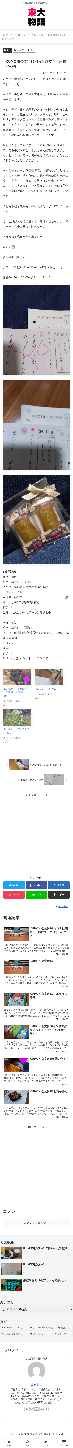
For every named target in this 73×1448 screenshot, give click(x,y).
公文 (9, 50)
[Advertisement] (36, 834)
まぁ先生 (36, 1384)
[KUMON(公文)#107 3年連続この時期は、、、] (17, 677)
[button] (59, 895)
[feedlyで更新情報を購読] (41, 1409)
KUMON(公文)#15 (46, 688)
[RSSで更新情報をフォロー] (46, 1409)
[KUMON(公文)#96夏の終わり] (17, 717)
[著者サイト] (26, 1409)
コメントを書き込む (36, 1222)
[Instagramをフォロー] (36, 1409)
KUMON (21, 50)
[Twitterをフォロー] (31, 1409)
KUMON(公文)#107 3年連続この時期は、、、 (16, 692)
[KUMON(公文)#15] (49, 677)
